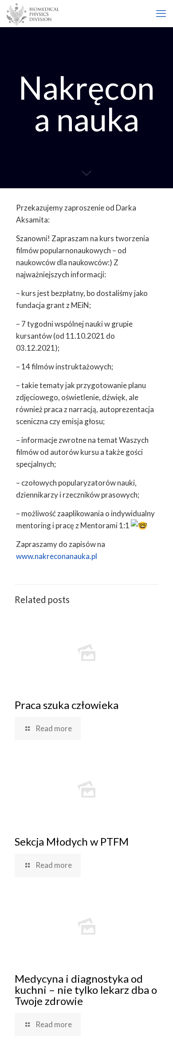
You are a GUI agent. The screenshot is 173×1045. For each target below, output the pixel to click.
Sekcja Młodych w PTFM (72, 841)
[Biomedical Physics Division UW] (33, 13)
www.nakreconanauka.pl (56, 556)
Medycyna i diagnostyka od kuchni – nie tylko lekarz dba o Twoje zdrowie (86, 989)
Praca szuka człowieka (66, 704)
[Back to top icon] (154, 1026)
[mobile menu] (161, 13)
